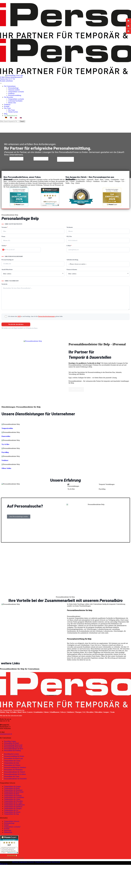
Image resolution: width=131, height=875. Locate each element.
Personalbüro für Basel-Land (13, 758)
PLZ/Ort (69, 236)
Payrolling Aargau (10, 741)
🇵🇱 (16, 117)
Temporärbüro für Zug (11, 814)
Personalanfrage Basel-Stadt (13, 747)
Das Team (7, 108)
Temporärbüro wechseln (16, 92)
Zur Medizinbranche (10, 115)
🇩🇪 (6, 117)
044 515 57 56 (4, 721)
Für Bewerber (8, 97)
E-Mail (69, 245)
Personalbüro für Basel (11, 743)
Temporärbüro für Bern (11, 794)
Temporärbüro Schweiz (11, 821)
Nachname (70, 227)
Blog (5, 114)
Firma (3, 236)
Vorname (5, 227)
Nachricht (4, 284)
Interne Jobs (12, 103)
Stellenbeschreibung (72, 259)
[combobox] (4, 249)
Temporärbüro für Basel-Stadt (13, 792)
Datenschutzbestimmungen (46, 316)
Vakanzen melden (14, 90)
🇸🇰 (21, 117)
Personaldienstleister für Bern (13, 749)
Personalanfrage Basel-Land (13, 745)
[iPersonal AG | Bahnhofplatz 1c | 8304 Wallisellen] (128, 31)
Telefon (4, 245)
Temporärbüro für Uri (11, 810)
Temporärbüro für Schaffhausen (14, 805)
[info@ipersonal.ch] (128, 20)
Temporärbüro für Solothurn (13, 806)
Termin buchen (13, 112)
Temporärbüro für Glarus (12, 799)
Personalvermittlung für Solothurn (15, 767)
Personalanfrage (13, 88)
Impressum (7, 830)
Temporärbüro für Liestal (12, 761)
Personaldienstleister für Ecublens (15, 774)
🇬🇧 (11, 117)
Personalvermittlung (14, 95)
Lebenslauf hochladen (15, 101)
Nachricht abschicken (15, 324)
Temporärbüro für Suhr (11, 763)
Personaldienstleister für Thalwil (14, 772)
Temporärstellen (7, 428)
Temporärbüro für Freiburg (12, 795)
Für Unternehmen (10, 86)
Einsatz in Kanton (72, 269)
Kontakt (6, 106)
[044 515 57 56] (128, 26)
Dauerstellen (6, 436)
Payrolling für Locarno (11, 754)
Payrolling (5, 452)
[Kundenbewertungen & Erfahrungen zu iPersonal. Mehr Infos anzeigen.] (50, 205)
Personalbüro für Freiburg (12, 750)
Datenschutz (8, 832)
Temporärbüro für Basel (12, 788)
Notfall (6, 825)
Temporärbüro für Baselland (13, 790)
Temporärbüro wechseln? (12, 827)
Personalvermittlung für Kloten (14, 756)
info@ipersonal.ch (6, 734)
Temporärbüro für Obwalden (13, 801)
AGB (19, 316)
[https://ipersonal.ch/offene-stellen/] (33, 341)
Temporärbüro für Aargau (12, 786)
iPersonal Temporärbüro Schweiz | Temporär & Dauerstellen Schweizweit (36, 862)
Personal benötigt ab (7, 259)
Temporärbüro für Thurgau (12, 808)
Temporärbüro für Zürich (12, 812)
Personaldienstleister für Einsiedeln (15, 779)
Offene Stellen (6, 468)
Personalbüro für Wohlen (12, 765)
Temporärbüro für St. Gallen (13, 803)
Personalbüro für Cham (12, 776)
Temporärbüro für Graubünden (14, 797)
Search (22, 121)
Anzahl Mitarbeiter (7, 269)
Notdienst (11, 93)
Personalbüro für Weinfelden (13, 770)
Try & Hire (5, 444)
